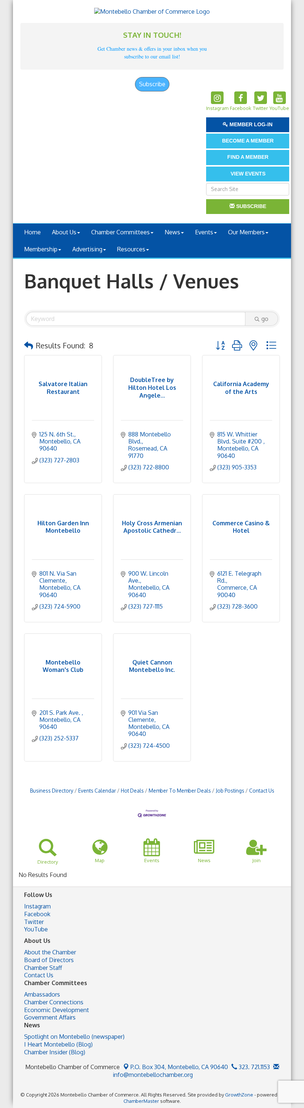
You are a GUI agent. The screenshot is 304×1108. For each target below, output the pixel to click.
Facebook (37, 914)
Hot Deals (132, 790)
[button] (28, 345)
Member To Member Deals (180, 790)
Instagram (37, 906)
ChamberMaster (141, 1101)
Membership (40, 249)
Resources (131, 249)
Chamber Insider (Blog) (54, 1052)
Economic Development (56, 1010)
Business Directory (51, 790)
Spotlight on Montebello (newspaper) (74, 1036)
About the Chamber (50, 952)
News (172, 232)
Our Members (246, 232)
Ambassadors (42, 994)
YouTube (36, 929)
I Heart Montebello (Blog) (58, 1044)
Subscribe (152, 84)
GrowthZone (239, 1095)
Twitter (34, 921)
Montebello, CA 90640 (179, 1067)
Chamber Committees (120, 232)
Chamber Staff (43, 967)
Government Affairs (50, 1017)
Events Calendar (97, 790)
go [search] (264, 318)
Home (32, 232)
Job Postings (230, 790)
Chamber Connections (53, 1002)
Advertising (87, 249)
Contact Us (261, 790)
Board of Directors (49, 960)
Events (204, 232)
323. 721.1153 (253, 1067)
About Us (64, 232)
